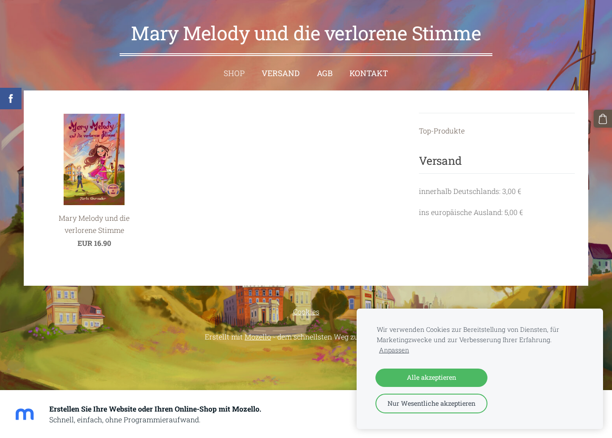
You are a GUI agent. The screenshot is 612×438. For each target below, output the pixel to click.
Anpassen (394, 350)
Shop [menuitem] (234, 73)
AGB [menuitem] (324, 73)
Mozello (258, 336)
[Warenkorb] (603, 119)
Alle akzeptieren (431, 377)
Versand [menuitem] (281, 73)
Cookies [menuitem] (306, 311)
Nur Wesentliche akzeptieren (431, 403)
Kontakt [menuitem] (368, 73)
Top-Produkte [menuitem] (442, 130)
